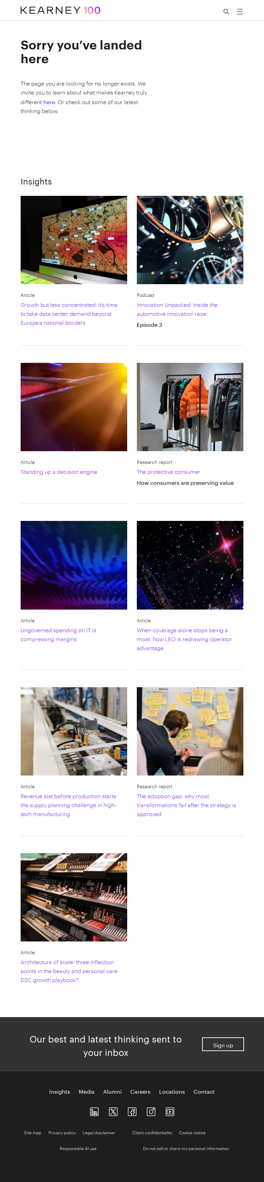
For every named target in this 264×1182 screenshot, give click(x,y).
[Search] (226, 11)
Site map (33, 1132)
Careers (140, 1091)
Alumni (112, 1091)
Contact (204, 1091)
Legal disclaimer (98, 1132)
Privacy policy (62, 1132)
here (49, 101)
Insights (59, 1091)
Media (87, 1091)
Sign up (223, 1044)
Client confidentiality (152, 1132)
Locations (172, 1091)
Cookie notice (192, 1132)
